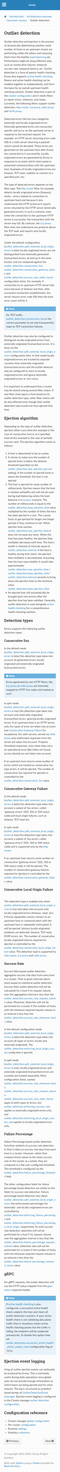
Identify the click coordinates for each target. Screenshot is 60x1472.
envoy (32, 5)
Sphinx (20, 1463)
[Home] (5, 16)
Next (48, 1441)
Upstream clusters (17, 20)
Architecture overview (39, 16)
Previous (13, 1441)
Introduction (17, 16)
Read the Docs (12, 1466)
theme (36, 1463)
